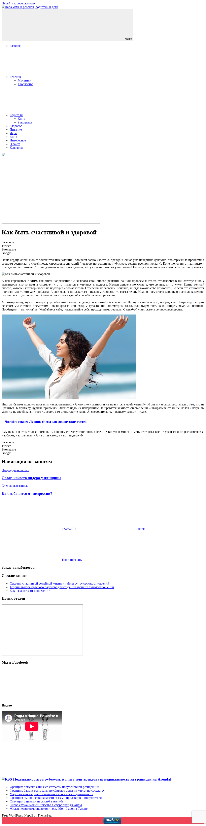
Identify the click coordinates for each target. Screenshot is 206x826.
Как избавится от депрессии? (30, 590)
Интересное (18, 140)
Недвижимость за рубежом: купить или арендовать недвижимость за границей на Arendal (92, 779)
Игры (13, 133)
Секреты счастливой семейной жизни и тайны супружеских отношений (59, 583)
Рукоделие (25, 122)
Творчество (25, 84)
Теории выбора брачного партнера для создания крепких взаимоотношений (62, 587)
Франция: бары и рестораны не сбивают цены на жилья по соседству (57, 790)
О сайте (15, 144)
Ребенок (15, 76)
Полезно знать (72, 559)
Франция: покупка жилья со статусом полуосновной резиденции (54, 787)
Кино (21, 118)
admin (141, 528)
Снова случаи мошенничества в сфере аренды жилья (46, 805)
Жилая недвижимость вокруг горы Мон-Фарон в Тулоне (49, 808)
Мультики (24, 80)
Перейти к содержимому (19, 3)
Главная (15, 45)
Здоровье (16, 126)
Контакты (16, 147)
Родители (16, 115)
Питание (16, 129)
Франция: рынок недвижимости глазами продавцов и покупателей (56, 797)
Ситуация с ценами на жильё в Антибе (36, 801)
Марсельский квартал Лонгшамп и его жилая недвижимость (51, 794)
